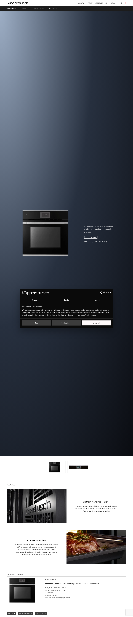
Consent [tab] (35, 300)
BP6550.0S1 (11, 9)
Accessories (53, 9)
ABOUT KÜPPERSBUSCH (97, 3)
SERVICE (114, 3)
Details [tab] (66, 300)
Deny (37, 323)
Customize (65, 323)
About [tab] (97, 300)
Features (24, 9)
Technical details (38, 9)
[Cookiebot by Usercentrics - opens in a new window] (102, 293)
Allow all (96, 323)
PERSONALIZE (91, 237)
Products (80, 3)
